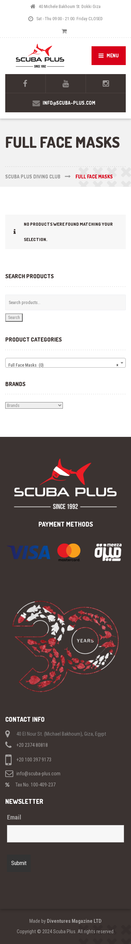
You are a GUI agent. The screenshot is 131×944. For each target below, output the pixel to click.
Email (14, 817)
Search (14, 317)
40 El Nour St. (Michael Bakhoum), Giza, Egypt (61, 734)
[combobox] (65, 363)
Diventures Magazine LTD (74, 921)
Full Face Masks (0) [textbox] (63, 365)
